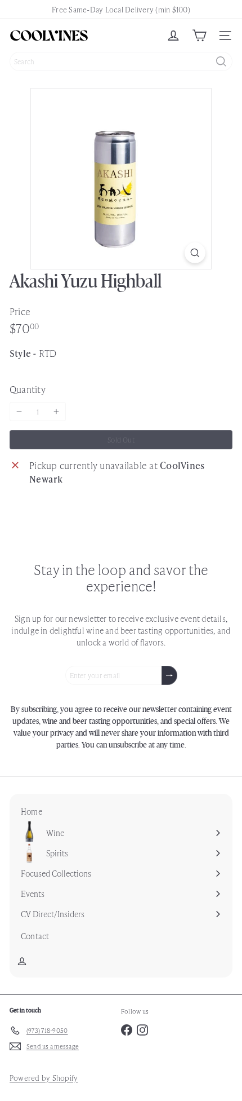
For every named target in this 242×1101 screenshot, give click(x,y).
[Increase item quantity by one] (56, 411)
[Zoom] (195, 252)
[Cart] (199, 35)
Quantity (28, 389)
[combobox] (121, 61)
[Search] (221, 61)
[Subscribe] (169, 675)
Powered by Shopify (44, 1077)
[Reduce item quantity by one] (19, 411)
